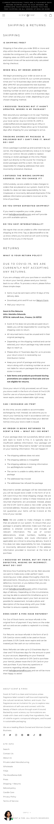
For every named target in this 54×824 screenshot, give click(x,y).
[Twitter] (10, 734)
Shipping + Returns (12, 784)
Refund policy (9, 788)
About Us (7, 758)
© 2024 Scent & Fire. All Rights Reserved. (27, 818)
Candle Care (8, 792)
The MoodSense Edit (12, 775)
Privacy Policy (9, 797)
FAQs (5, 771)
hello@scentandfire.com (20, 214)
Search (6, 749)
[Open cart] (50, 15)
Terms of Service (10, 801)
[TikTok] (34, 734)
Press (5, 779)
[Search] (46, 15)
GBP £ (26, 812)
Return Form (42, 300)
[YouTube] (28, 734)
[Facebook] (4, 734)
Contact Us (8, 753)
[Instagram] (16, 734)
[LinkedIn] (40, 734)
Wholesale (8, 766)
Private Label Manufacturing (16, 762)
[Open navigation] (3, 15)
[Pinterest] (22, 734)
